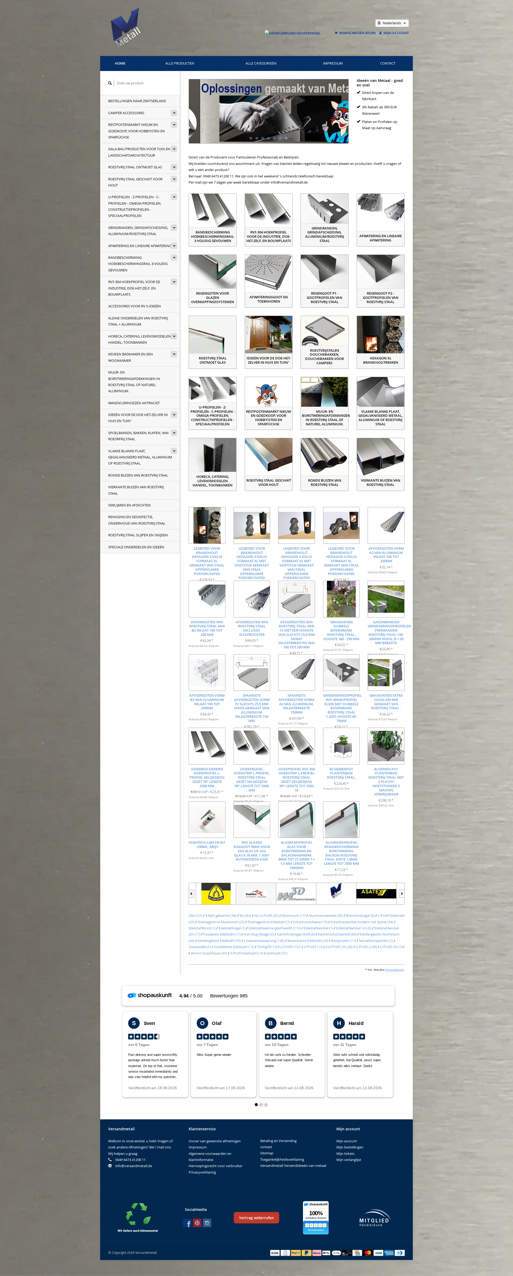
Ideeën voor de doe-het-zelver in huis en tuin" (138, 417)
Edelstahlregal (232, 928)
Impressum (333, 63)
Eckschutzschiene (310, 922)
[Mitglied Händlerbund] (375, 1218)
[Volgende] (402, 894)
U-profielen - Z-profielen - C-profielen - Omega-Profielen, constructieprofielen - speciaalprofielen (134, 206)
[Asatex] (369, 893)
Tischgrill (267, 946)
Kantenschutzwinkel (337, 934)
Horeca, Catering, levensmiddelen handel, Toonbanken (139, 339)
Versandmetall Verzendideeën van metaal (293, 1165)
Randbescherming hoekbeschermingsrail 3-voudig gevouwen (138, 263)
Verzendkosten (395, 970)
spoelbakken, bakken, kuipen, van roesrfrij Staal (138, 435)
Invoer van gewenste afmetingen (215, 1141)
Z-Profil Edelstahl (246, 953)
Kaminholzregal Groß (296, 934)
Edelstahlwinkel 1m (353, 928)
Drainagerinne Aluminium (221, 922)
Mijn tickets (345, 1153)
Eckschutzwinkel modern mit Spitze (362, 922)
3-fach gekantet (220, 915)
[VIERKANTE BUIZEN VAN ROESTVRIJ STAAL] (381, 456)
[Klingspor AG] (209, 893)
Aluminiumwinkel (326, 915)
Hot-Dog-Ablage (259, 934)
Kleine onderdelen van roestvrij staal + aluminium (138, 321)
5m (245, 915)
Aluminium (294, 915)
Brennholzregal (360, 915)
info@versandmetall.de (133, 1165)
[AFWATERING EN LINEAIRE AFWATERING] (381, 212)
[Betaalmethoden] (275, 1252)
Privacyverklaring (202, 1172)
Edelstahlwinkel (318, 928)
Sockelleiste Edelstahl (234, 946)
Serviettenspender (376, 940)
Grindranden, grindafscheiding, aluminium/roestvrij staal (138, 230)
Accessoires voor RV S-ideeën (134, 306)
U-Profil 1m (340, 946)
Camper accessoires (126, 112)
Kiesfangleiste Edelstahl (219, 940)
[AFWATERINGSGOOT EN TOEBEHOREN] (269, 273)
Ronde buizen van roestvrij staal (138, 475)
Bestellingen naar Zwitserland (137, 100)
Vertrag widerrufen (256, 1217)
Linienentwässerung (264, 940)
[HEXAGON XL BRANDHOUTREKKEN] (381, 334)
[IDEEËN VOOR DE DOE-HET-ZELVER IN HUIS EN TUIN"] (269, 334)
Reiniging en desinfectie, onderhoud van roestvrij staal (136, 519)
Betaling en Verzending (278, 1140)
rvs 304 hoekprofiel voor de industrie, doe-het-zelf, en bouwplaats (134, 288)
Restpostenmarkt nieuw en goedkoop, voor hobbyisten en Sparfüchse (136, 131)
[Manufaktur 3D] (289, 893)
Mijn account (396, 32)
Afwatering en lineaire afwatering (140, 245)
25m (195, 915)
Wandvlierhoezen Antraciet (134, 403)
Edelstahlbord (202, 928)
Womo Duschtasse (209, 953)
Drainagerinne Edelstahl (269, 922)
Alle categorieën (261, 63)
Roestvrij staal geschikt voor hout (135, 182)
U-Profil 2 (366, 946)
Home (120, 63)
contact (387, 63)
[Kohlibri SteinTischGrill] (249, 893)
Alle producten (179, 63)
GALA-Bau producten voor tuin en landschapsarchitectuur (139, 151)
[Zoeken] (110, 83)
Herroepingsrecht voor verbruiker (215, 1165)
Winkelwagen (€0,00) (357, 32)
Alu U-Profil (266, 915)
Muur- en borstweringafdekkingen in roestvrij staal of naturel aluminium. (134, 381)
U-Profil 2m (392, 946)
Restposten (343, 940)
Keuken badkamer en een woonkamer (130, 357)
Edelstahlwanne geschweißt (274, 928)
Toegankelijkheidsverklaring (282, 1159)
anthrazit (276, 953)
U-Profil (290, 946)
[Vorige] (191, 894)
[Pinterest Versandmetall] (197, 1223)
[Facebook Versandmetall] (187, 1223)
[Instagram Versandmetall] (207, 1223)
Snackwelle (200, 946)
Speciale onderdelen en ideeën (136, 547)
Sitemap (266, 1153)
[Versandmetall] (329, 893)
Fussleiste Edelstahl (222, 934)
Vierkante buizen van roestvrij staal (136, 490)
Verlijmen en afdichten (129, 505)
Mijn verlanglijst (348, 1159)
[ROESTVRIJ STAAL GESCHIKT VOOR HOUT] (269, 456)
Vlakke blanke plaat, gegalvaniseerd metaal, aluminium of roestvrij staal (140, 457)
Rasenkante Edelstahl (307, 940)
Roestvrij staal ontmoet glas (135, 167)
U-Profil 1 (314, 946)
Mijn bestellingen (349, 1147)
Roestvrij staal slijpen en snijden (138, 535)
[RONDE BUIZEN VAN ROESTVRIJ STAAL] (324, 456)
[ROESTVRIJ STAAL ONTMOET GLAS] (212, 334)
